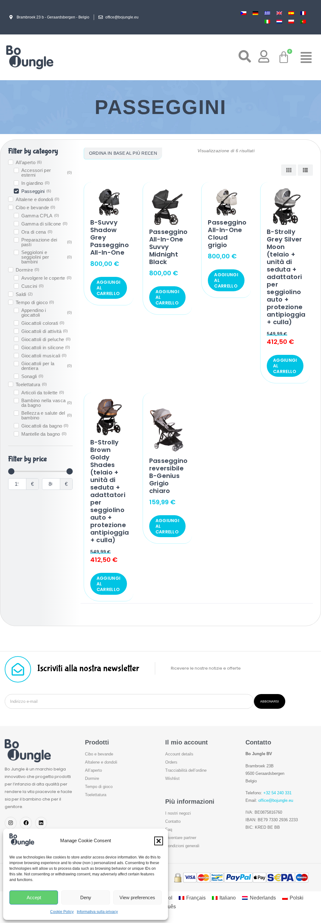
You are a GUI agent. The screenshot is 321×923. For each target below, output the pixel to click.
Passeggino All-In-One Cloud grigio (227, 233)
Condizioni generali (182, 845)
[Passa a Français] (303, 13)
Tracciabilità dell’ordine (186, 770)
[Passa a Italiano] (267, 21)
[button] (158, 841)
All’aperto (93, 770)
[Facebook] (26, 823)
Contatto (173, 821)
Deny (85, 897)
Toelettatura (95, 794)
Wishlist (172, 778)
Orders (171, 762)
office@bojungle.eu (275, 800)
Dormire (92, 778)
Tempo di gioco (99, 786)
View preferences (137, 897)
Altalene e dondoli (101, 762)
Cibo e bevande (99, 754)
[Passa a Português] (303, 21)
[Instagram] (11, 823)
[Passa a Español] (291, 13)
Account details (179, 754)
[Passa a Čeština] (244, 13)
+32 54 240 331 (277, 793)
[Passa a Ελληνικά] (267, 13)
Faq (168, 829)
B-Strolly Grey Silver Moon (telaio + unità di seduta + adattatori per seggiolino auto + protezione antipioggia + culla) (286, 276)
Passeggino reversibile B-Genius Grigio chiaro (168, 475)
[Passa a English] (279, 13)
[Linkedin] (41, 823)
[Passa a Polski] (291, 21)
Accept (34, 897)
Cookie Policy (62, 912)
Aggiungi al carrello (108, 288)
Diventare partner (180, 837)
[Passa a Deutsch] (255, 13)
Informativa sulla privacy (97, 912)
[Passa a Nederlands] (279, 21)
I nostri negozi (178, 813)
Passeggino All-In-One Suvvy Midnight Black (168, 246)
